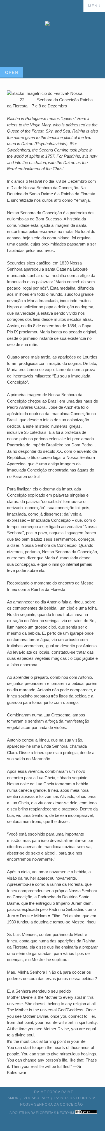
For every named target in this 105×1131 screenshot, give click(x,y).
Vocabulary (37, 1098)
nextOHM (65, 1113)
